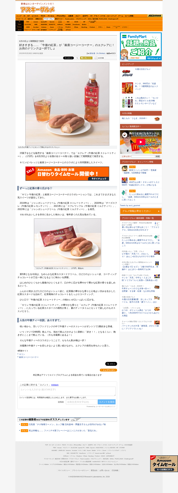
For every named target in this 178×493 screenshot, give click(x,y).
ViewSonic (76, 24)
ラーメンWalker (44, 464)
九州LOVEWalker (107, 464)
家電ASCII (39, 19)
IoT (28, 16)
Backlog (84, 27)
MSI (68, 22)
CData (76, 27)
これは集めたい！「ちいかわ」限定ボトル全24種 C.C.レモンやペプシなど (146, 100)
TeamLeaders (69, 19)
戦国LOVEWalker (133, 464)
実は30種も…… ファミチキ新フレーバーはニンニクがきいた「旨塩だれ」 (63, 430)
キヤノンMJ (36, 30)
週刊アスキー (59, 19)
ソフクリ (124, 27)
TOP (46, 445)
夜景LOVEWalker (95, 464)
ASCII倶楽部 (154, 15)
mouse (36, 22)
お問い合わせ (105, 470)
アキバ (96, 16)
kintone (43, 27)
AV (91, 16)
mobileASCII (96, 461)
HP (84, 22)
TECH (43, 16)
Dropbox (68, 27)
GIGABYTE (52, 24)
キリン (22, 354)
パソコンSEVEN (60, 22)
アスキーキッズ (21, 19)
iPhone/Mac (61, 16)
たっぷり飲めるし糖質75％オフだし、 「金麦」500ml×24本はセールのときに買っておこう (141, 243)
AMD (35, 24)
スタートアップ (111, 16)
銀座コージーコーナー (29, 357)
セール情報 (129, 16)
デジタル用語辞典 (85, 461)
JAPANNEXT (44, 30)
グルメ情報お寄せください (136, 211)
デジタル (51, 16)
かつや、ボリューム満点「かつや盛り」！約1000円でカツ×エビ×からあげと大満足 (141, 313)
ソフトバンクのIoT (116, 27)
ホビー (78, 16)
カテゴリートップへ (108, 370)
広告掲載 (115, 470)
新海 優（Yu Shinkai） (98, 53)
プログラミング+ (81, 19)
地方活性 (95, 19)
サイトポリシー (64, 470)
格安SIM (30, 19)
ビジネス (35, 16)
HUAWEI (68, 24)
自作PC (85, 16)
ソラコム (60, 27)
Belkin (84, 24)
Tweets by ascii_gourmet (130, 205)
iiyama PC (81, 447)
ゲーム (120, 16)
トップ (18, 16)
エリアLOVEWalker (56, 464)
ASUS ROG (44, 24)
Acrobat (36, 27)
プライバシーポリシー (80, 470)
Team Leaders (84, 459)
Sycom (52, 22)
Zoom (108, 27)
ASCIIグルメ (37, 9)
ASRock (60, 24)
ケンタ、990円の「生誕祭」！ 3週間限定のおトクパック (146, 86)
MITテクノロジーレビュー (110, 461)
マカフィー (27, 30)
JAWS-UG (61, 450)
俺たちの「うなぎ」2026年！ (135, 118)
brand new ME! (100, 453)
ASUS (76, 22)
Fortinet (92, 27)
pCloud (68, 30)
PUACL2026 (103, 19)
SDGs (90, 19)
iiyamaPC (44, 22)
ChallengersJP (113, 19)
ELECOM (28, 24)
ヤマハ (100, 27)
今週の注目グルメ (143, 69)
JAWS (28, 27)
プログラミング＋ (96, 459)
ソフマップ (52, 30)
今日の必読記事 (64, 461)
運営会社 (94, 470)
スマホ (102, 16)
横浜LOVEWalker (69, 464)
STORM (121, 447)
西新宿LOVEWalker (82, 464)
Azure (52, 27)
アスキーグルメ (49, 19)
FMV (27, 22)
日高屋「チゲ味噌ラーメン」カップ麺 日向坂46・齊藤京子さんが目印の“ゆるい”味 (67, 424)
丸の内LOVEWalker (120, 464)
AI (24, 16)
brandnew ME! (60, 30)
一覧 (76, 58)
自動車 (70, 16)
